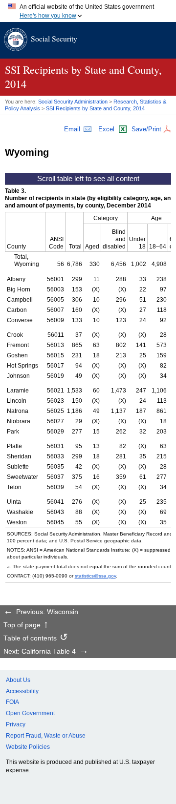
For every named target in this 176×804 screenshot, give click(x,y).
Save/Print (146, 129)
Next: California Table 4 (39, 651)
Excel (106, 129)
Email (72, 129)
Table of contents (30, 638)
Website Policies (28, 746)
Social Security (54, 38)
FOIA (12, 702)
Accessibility (22, 691)
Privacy (15, 724)
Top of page (22, 625)
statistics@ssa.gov (95, 575)
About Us (18, 680)
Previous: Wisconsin (47, 612)
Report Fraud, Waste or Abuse (46, 735)
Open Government (30, 713)
